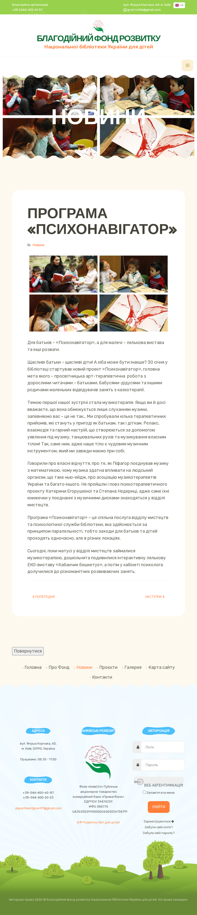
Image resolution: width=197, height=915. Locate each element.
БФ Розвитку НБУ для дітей (98, 822)
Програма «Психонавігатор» (102, 220)
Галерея (133, 667)
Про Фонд (59, 667)
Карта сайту (161, 667)
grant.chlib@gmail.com (144, 10)
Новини (84, 667)
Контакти (102, 677)
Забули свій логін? (159, 827)
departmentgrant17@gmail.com (38, 808)
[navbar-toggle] (187, 65)
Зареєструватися (157, 821)
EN (182, 5)
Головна (33, 667)
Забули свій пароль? (159, 833)
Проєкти (108, 667)
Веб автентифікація (163, 783)
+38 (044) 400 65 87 (27, 10)
